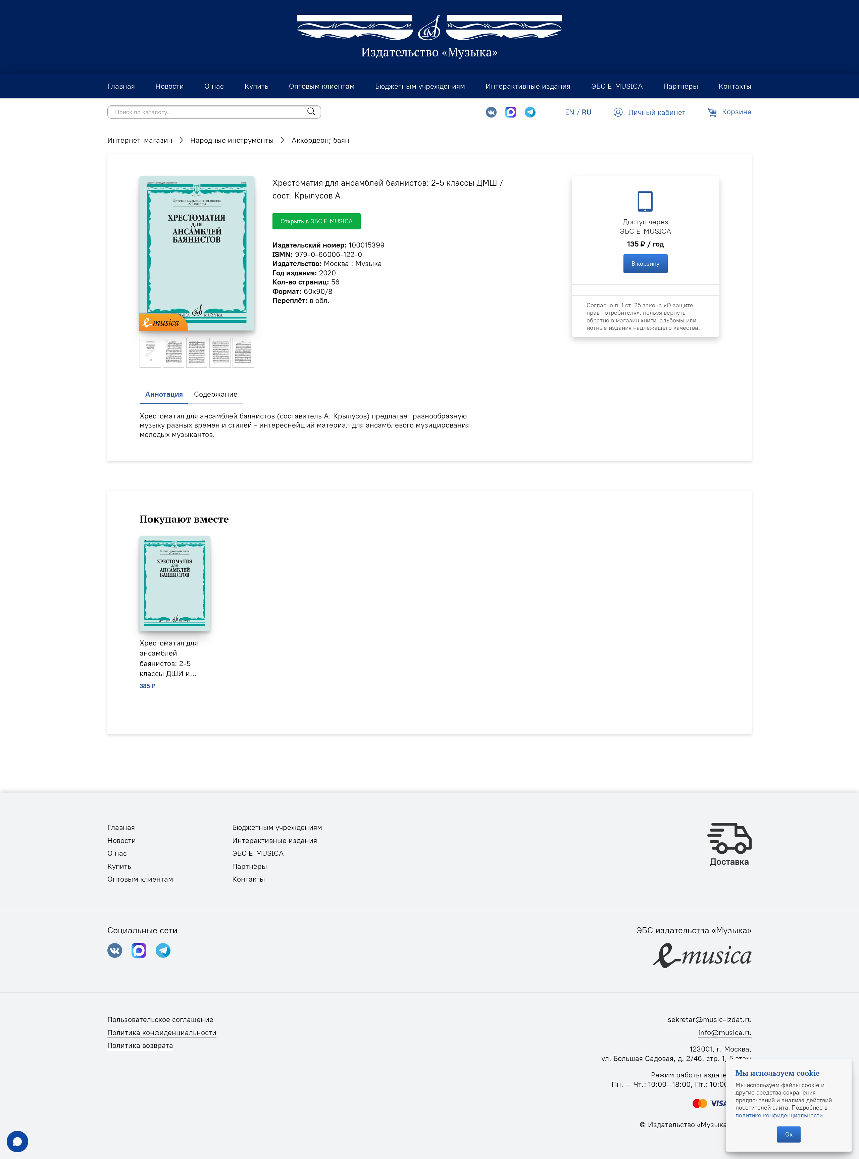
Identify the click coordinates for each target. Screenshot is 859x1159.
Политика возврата (140, 1045)
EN (569, 112)
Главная (121, 827)
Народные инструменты (232, 140)
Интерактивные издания (274, 840)
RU (587, 112)
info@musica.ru (725, 1032)
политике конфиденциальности (779, 1115)
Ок (789, 1134)
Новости (121, 840)
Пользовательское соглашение (160, 1019)
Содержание (216, 394)
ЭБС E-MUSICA (645, 231)
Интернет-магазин (139, 140)
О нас (117, 853)
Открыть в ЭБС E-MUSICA (317, 221)
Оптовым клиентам (140, 879)
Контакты (248, 879)
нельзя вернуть (664, 312)
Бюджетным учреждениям (277, 827)
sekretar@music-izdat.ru (710, 1019)
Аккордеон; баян (320, 140)
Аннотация (164, 394)
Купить (119, 866)
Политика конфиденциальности (161, 1032)
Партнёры (249, 866)
